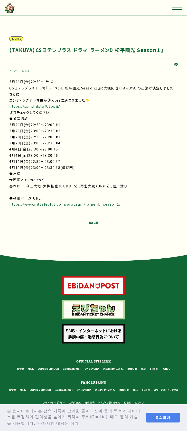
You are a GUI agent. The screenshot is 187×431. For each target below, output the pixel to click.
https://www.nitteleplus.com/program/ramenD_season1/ (65, 204)
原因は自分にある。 (113, 368)
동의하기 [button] (162, 418)
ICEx (143, 368)
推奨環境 (89, 402)
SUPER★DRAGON (48, 368)
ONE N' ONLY (92, 368)
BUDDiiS (132, 368)
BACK (94, 222)
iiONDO (166, 368)
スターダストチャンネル (166, 390)
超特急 (20, 368)
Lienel (154, 368)
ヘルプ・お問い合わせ (109, 402)
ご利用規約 (75, 402)
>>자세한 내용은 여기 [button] (58, 423)
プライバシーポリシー (54, 402)
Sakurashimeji (72, 368)
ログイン (139, 402)
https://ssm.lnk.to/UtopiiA (35, 106)
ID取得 (127, 402)
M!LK (31, 368)
